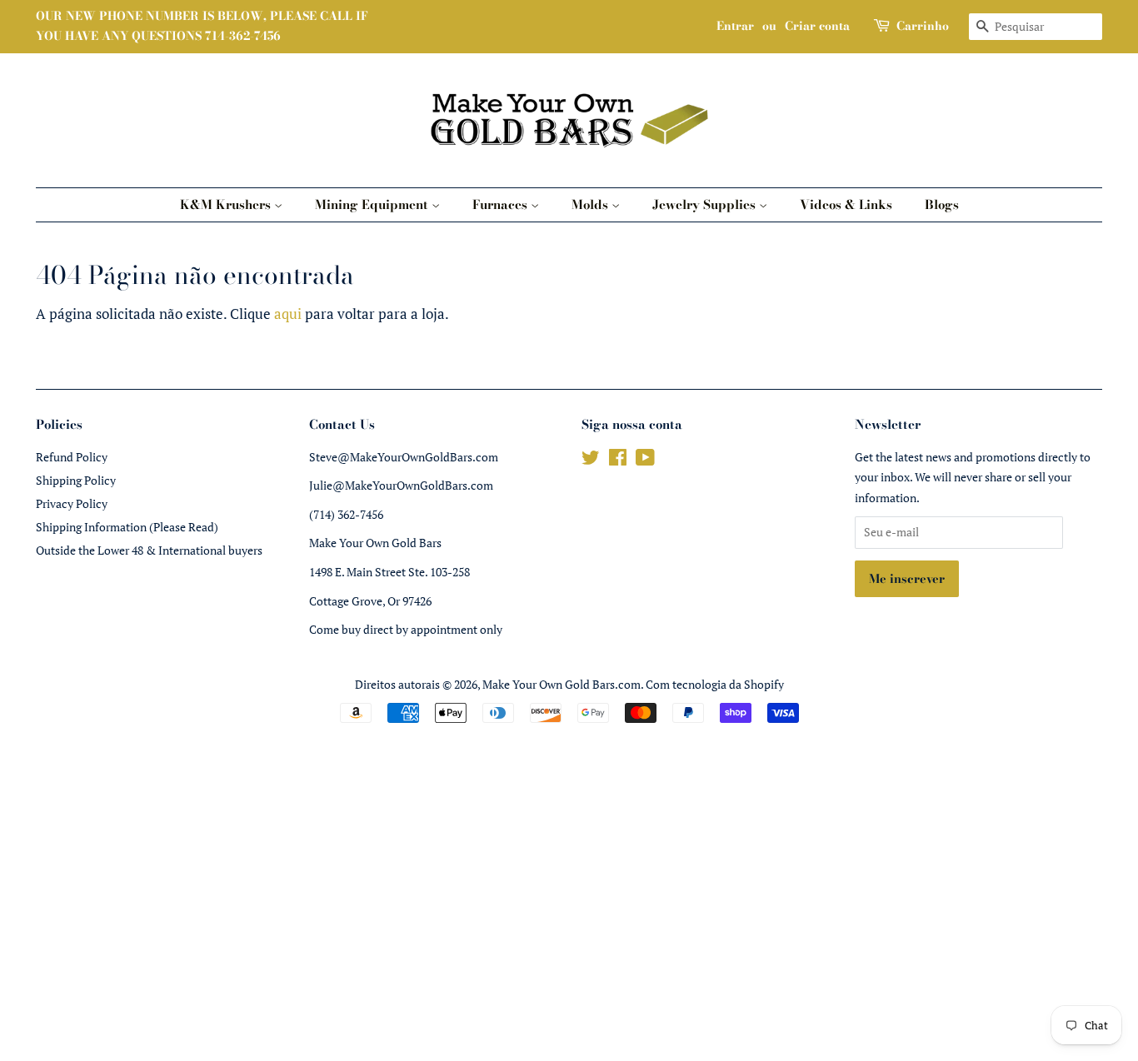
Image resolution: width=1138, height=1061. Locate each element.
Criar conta (817, 26)
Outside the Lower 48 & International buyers (149, 550)
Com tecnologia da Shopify (715, 684)
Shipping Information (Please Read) (127, 527)
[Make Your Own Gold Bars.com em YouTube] (645, 460)
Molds (591, 204)
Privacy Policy (71, 503)
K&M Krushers (227, 204)
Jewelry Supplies (705, 204)
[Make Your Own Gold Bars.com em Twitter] (590, 460)
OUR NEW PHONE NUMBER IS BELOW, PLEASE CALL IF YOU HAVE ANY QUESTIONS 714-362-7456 (202, 26)
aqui (288, 313)
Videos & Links (846, 204)
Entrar (735, 26)
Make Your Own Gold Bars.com (561, 684)
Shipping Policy (76, 480)
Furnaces (501, 204)
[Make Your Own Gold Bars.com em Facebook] (617, 460)
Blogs (942, 204)
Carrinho (922, 26)
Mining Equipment (373, 204)
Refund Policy (71, 457)
